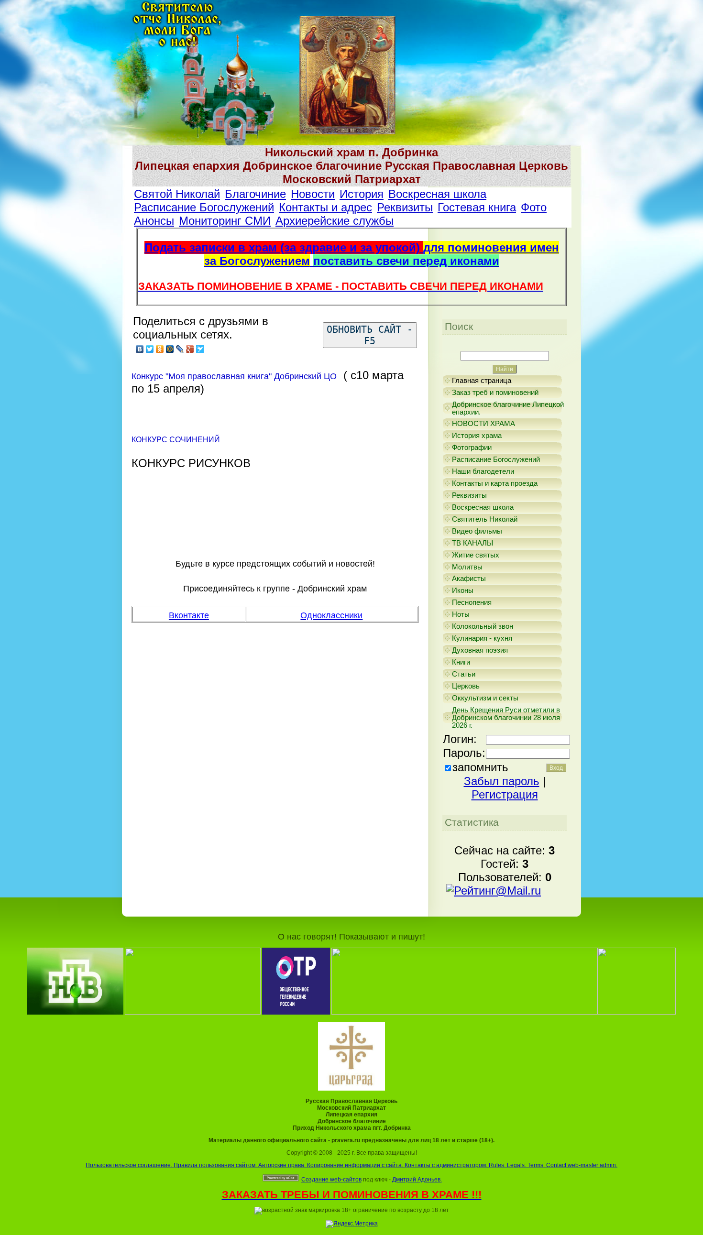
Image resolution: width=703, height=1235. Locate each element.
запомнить (480, 767)
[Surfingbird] (200, 349)
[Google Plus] (190, 349)
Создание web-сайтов (331, 1179)
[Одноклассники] (160, 349)
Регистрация (505, 794)
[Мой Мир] (170, 349)
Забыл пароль (501, 781)
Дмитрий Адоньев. (417, 1179)
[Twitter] (150, 349)
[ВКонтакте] (140, 349)
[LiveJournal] (180, 349)
